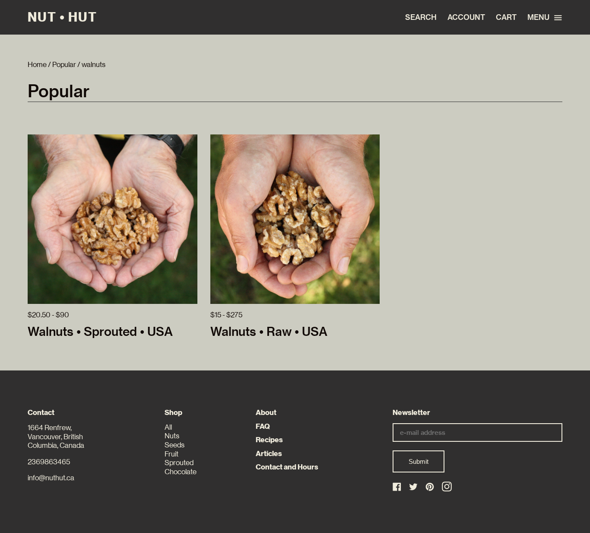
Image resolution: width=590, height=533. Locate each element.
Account (466, 17)
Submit (418, 461)
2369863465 (49, 462)
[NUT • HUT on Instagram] (447, 487)
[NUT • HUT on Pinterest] (430, 487)
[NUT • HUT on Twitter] (414, 487)
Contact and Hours (287, 467)
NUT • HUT (62, 17)
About (266, 413)
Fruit (171, 454)
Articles (269, 454)
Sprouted (179, 463)
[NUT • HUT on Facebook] (398, 487)
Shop (173, 413)
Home (37, 65)
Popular (64, 65)
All (168, 427)
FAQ (263, 426)
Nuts (172, 436)
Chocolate (181, 472)
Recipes (269, 440)
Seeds (174, 445)
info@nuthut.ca (51, 478)
